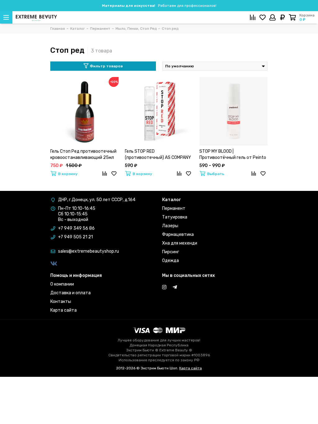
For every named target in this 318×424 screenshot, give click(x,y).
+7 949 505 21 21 (75, 237)
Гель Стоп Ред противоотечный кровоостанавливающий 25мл (83, 154)
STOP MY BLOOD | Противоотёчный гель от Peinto (232, 154)
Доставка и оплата (70, 292)
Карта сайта (63, 310)
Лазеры (170, 225)
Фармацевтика (178, 234)
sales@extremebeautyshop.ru (88, 251)
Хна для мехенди (179, 243)
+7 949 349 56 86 (76, 228)
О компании (62, 284)
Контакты (60, 301)
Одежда (170, 260)
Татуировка (174, 217)
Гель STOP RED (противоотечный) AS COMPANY (158, 154)
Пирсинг (170, 252)
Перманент (173, 208)
